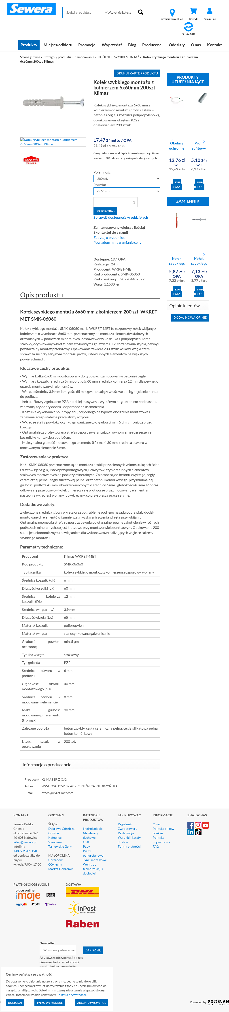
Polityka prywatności (161, 840)
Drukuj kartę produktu (137, 73)
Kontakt (214, 44)
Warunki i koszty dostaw (129, 840)
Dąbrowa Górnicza (61, 828)
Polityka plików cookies (163, 831)
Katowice (54, 837)
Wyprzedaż (112, 44)
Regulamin (125, 824)
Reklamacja (126, 833)
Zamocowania (84, 57)
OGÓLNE (104, 57)
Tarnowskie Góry (60, 846)
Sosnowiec (55, 842)
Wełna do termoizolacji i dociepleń (93, 868)
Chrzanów (55, 860)
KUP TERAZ (176, 184)
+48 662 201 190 (25, 851)
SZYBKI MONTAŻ (126, 57)
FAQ (156, 846)
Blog (132, 44)
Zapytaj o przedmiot (109, 237)
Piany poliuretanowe (93, 853)
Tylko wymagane (50, 1002)
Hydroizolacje (92, 828)
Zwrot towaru (127, 828)
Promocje (86, 44)
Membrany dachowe (90, 835)
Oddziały (177, 44)
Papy (86, 846)
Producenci (152, 44)
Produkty (29, 44)
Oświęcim (55, 864)
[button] (204, 141)
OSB (86, 842)
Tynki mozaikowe (95, 860)
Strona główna (30, 57)
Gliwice (53, 833)
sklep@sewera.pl (24, 842)
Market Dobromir (60, 869)
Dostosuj (15, 1002)
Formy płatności (129, 846)
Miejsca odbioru (58, 44)
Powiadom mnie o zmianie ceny (117, 242)
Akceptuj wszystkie (91, 1002)
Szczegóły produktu (57, 57)
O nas (196, 44)
